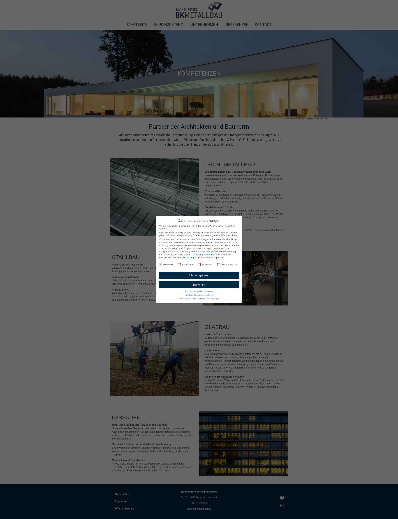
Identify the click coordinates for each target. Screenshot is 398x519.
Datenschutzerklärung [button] (200, 299)
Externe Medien (229, 264)
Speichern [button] (199, 284)
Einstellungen (189, 257)
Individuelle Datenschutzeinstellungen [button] (199, 295)
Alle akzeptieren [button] (199, 275)
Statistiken (187, 264)
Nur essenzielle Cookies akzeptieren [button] (199, 291)
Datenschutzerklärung (203, 254)
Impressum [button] (215, 299)
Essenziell (168, 264)
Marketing (207, 264)
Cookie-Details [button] (184, 299)
